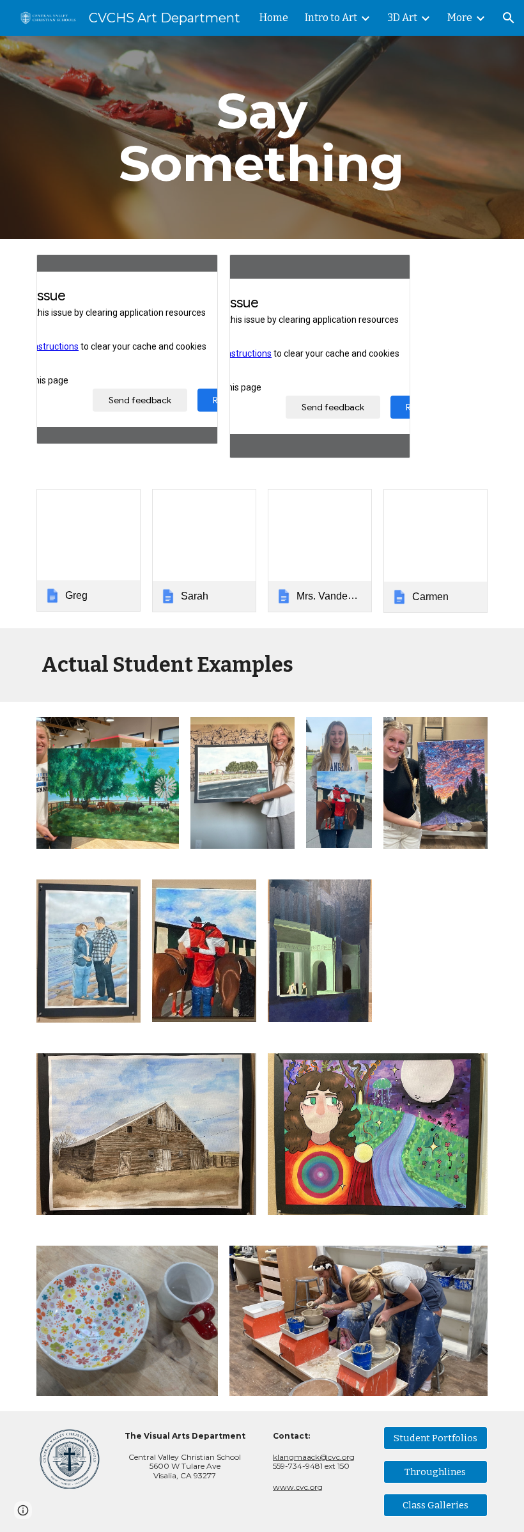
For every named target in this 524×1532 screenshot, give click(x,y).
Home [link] (273, 18)
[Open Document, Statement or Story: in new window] (386, 271)
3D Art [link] (402, 18)
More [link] (459, 18)
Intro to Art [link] (331, 18)
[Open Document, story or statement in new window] (193, 271)
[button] (508, 18)
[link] (88, 550)
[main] (262, 137)
